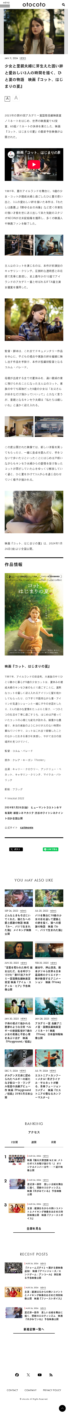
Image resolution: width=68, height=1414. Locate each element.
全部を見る (34, 1228)
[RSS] (51, 1375)
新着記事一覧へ (34, 1329)
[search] (63, 4)
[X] (28, 1375)
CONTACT (12, 1390)
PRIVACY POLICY (52, 1390)
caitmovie (26, 828)
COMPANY (30, 1390)
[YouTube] (39, 1375)
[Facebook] (17, 1375)
